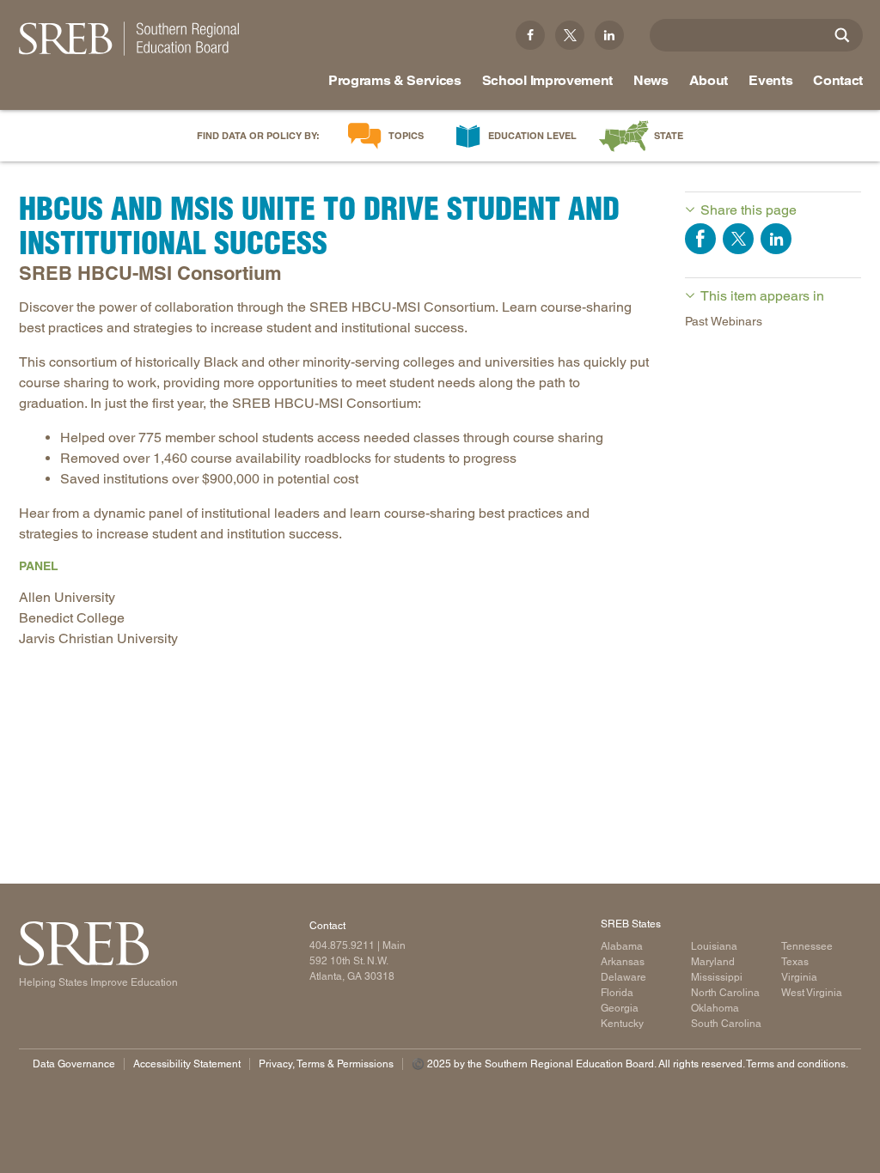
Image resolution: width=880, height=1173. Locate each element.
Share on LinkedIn (776, 238)
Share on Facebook (700, 238)
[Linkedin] (609, 35)
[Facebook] (530, 35)
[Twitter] (569, 35)
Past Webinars (723, 321)
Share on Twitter (738, 238)
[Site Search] (842, 35)
